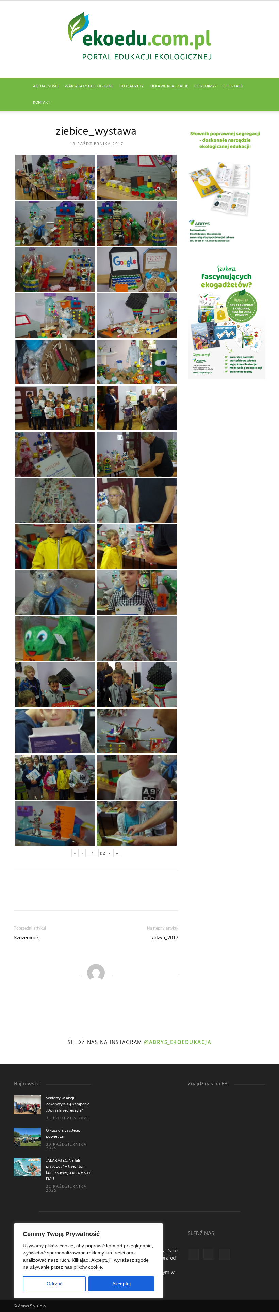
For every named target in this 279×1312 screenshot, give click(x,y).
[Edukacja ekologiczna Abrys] (139, 39)
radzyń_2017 (164, 938)
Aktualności (46, 86)
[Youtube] (224, 1254)
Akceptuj (121, 1283)
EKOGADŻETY (131, 86)
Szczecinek (26, 938)
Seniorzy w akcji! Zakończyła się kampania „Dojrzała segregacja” (67, 1104)
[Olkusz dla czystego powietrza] (27, 1137)
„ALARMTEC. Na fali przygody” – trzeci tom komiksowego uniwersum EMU (68, 1169)
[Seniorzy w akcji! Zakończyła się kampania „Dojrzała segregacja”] (27, 1104)
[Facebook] (193, 1254)
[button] (257, 86)
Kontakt (41, 102)
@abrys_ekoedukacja (177, 1041)
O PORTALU (233, 86)
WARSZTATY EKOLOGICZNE (89, 86)
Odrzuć (54, 1283)
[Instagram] (208, 1254)
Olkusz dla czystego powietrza (63, 1133)
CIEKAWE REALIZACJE (169, 86)
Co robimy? (205, 86)
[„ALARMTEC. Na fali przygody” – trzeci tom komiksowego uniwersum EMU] (27, 1167)
